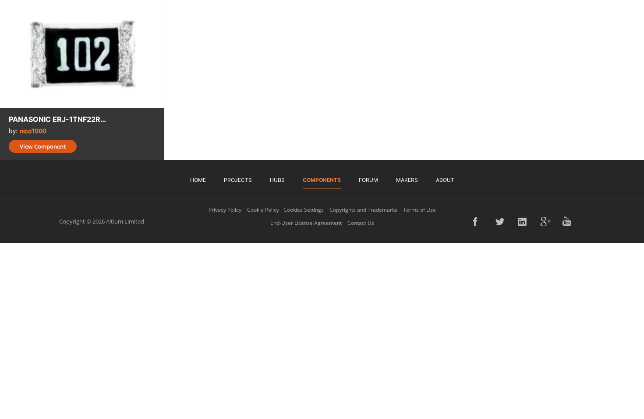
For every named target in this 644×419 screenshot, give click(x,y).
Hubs (277, 180)
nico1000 (33, 131)
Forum (368, 180)
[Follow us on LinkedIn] (523, 221)
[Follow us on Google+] (545, 221)
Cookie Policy (263, 209)
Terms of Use (419, 209)
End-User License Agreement (306, 223)
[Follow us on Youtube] (568, 221)
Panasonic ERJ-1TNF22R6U (59, 119)
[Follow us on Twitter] (500, 221)
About (445, 180)
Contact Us (360, 223)
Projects (238, 180)
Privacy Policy (225, 209)
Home (198, 180)
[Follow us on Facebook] (478, 221)
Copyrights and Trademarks (363, 209)
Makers (407, 180)
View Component (43, 146)
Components (322, 180)
